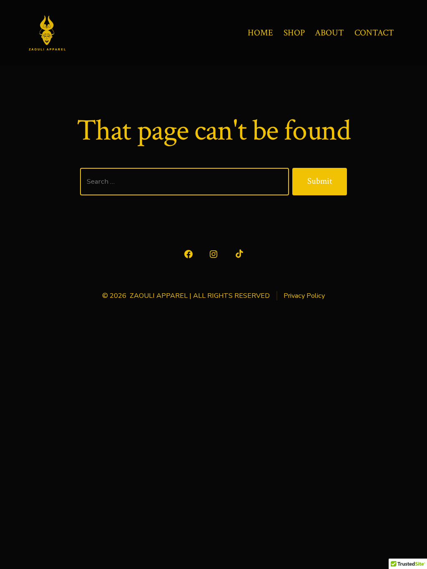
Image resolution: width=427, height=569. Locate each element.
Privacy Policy (304, 295)
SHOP (294, 32)
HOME (260, 32)
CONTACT (374, 32)
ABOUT (329, 32)
